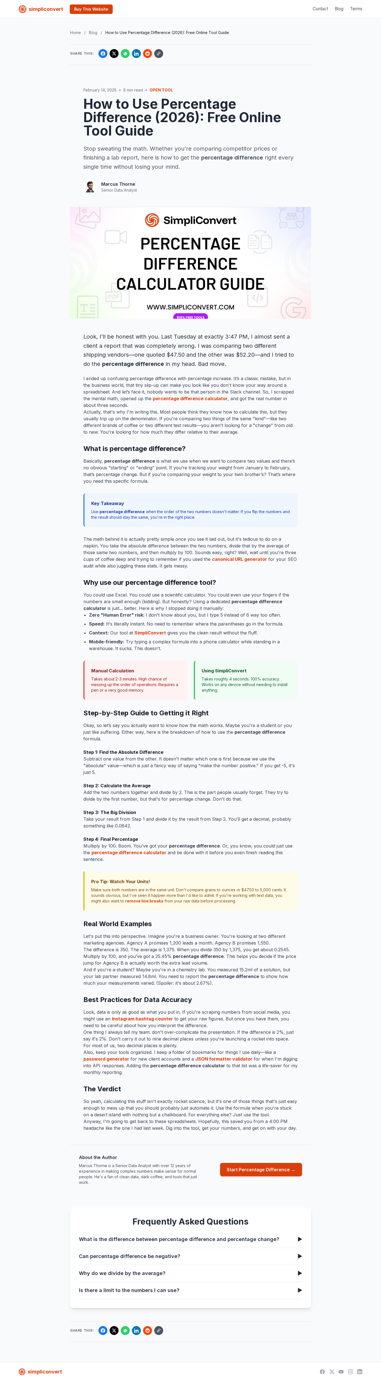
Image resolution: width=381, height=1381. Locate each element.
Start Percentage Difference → (261, 1169)
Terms (356, 8)
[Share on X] (114, 53)
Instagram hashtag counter (142, 1019)
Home (75, 32)
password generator (106, 1059)
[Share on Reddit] (147, 53)
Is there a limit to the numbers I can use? (190, 1290)
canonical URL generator (239, 559)
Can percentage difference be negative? (190, 1256)
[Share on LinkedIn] (136, 53)
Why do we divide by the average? (190, 1273)
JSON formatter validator (223, 1059)
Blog (339, 8)
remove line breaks (144, 901)
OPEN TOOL (161, 90)
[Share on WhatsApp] (125, 53)
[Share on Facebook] (102, 53)
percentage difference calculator (190, 398)
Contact (320, 8)
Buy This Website (91, 9)
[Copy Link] (158, 53)
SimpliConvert (150, 633)
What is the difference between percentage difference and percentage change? (190, 1239)
